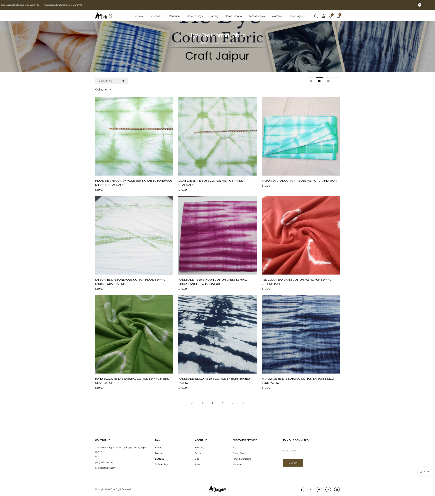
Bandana (174, 16)
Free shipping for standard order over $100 (62, 5)
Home (204, 43)
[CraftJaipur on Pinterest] (319, 489)
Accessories (256, 16)
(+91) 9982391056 (103, 463)
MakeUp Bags (194, 16)
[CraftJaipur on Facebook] (301, 489)
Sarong (214, 16)
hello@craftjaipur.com (105, 468)
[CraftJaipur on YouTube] (337, 489)
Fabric (137, 16)
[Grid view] (311, 80)
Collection (102, 89)
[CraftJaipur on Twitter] (310, 489)
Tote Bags (296, 16)
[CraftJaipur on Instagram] (328, 489)
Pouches (155, 16)
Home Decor (232, 16)
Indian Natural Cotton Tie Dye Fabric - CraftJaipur (299, 181)
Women (276, 16)
